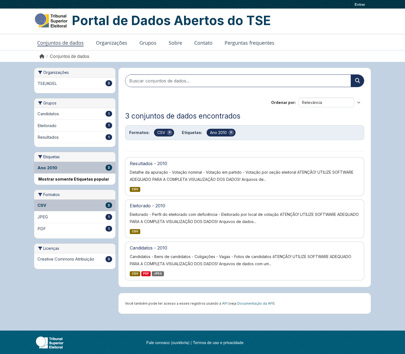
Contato (203, 42)
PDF (146, 273)
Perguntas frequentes (249, 42)
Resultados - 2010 (148, 163)
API (225, 303)
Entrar (360, 4)
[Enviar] (357, 81)
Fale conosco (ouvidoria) (168, 342)
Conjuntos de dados (60, 42)
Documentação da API (255, 303)
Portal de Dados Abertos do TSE (171, 20)
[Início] (41, 56)
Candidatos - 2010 (148, 248)
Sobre (175, 42)
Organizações (111, 42)
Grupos (147, 42)
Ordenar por (283, 102)
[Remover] (169, 132)
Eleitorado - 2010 (147, 205)
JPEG (158, 273)
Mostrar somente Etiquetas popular (73, 179)
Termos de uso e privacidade (218, 342)
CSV (135, 189)
